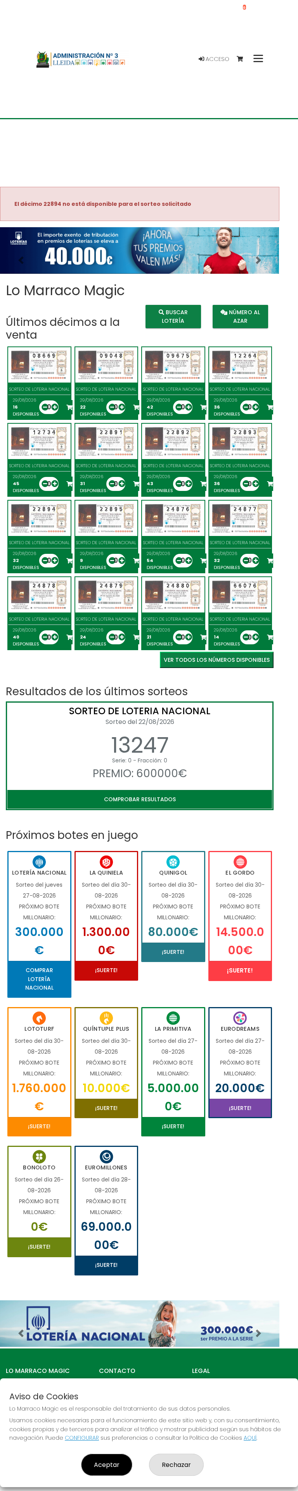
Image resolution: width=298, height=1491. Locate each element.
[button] (21, 260)
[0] (243, 59)
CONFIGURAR (82, 1438)
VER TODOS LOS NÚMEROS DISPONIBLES (217, 660)
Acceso (216, 59)
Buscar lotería (175, 316)
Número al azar (243, 316)
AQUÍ (250, 1438)
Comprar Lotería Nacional (39, 979)
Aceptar (107, 1464)
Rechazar (176, 1464)
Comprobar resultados (140, 799)
